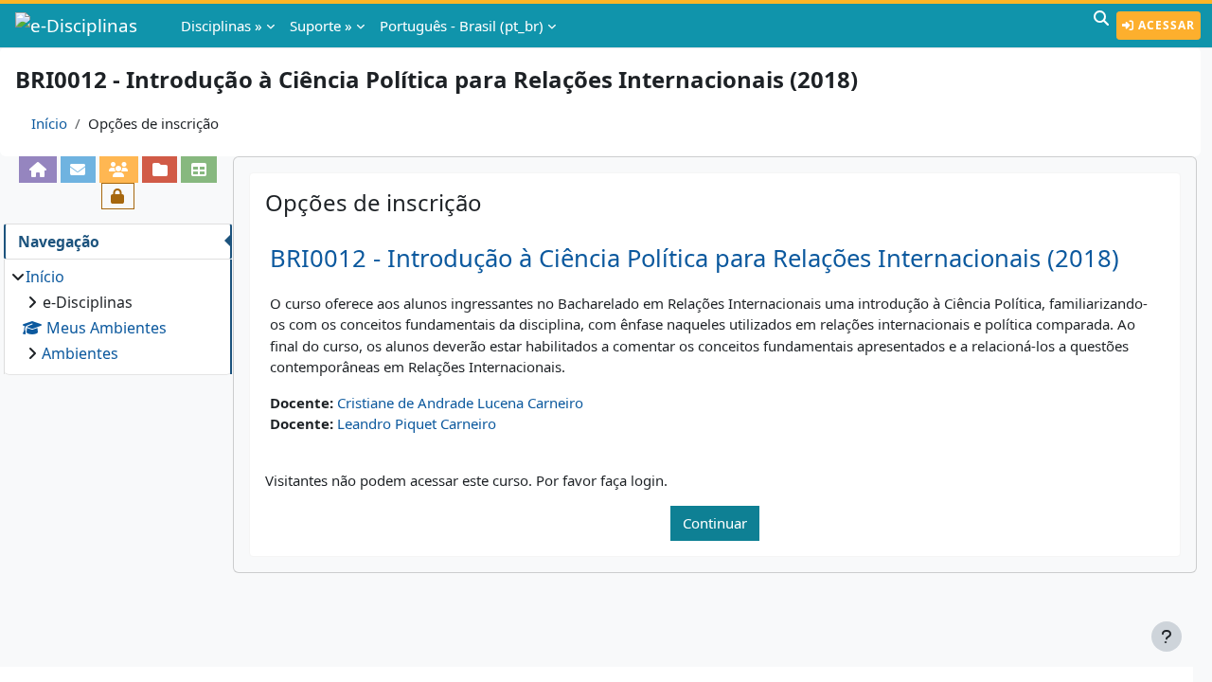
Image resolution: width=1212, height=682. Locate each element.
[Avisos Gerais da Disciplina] (78, 169)
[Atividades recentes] (159, 169)
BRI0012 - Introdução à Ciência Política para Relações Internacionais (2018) (694, 258)
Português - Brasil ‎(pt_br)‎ (462, 25)
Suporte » (321, 25)
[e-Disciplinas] (78, 25)
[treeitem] (117, 315)
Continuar (715, 522)
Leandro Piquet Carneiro (416, 423)
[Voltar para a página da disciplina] (37, 169)
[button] (1101, 25)
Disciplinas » (221, 25)
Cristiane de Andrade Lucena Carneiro (460, 402)
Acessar (1164, 25)
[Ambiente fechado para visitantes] (117, 196)
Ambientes (80, 353)
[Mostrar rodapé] (1166, 636)
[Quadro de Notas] (198, 169)
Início (49, 123)
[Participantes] (118, 169)
